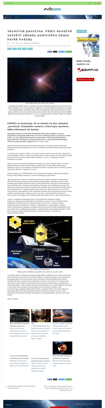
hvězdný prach (13, 45)
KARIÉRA (52, 405)
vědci (49, 45)
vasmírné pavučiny (42, 45)
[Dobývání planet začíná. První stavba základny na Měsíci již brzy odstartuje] (20, 348)
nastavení (67, 402)
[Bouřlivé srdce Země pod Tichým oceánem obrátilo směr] (62, 348)
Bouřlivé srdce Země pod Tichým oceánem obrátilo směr (62, 363)
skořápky (20, 45)
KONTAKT (17, 17)
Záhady (30, 48)
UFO (35, 45)
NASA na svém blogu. (41, 141)
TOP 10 (14, 48)
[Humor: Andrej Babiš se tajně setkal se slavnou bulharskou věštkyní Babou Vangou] (41, 315)
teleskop (30, 45)
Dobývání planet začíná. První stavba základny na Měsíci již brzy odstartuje (19, 363)
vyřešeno (59, 45)
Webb (64, 45)
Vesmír (24, 48)
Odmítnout (94, 400)
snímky (25, 45)
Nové (9, 48)
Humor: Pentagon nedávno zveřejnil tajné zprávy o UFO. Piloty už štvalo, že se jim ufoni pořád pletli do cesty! (62, 328)
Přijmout (94, 396)
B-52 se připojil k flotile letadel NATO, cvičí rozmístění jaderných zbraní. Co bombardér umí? (58, 388)
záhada (68, 45)
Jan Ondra (20, 43)
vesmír (54, 45)
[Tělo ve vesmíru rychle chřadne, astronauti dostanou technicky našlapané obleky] (41, 349)
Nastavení (94, 403)
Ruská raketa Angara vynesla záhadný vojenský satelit (21, 387)
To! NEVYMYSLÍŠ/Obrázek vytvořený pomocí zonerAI (40, 327)
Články (9, 17)
